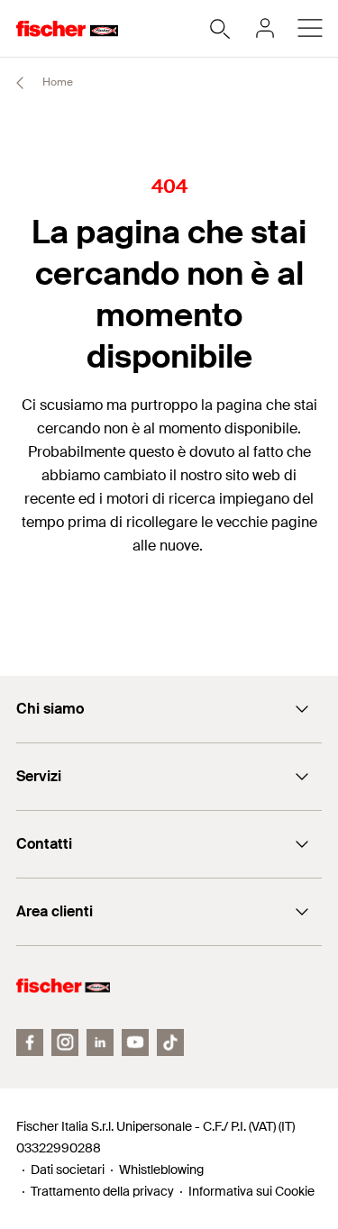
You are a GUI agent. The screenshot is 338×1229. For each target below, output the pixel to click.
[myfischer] (265, 27)
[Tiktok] (170, 1042)
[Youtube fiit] (135, 1042)
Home (56, 82)
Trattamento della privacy (102, 1191)
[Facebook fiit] (29, 1042)
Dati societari (68, 1169)
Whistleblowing (161, 1169)
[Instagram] (64, 1042)
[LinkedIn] (100, 1042)
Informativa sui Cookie (251, 1191)
